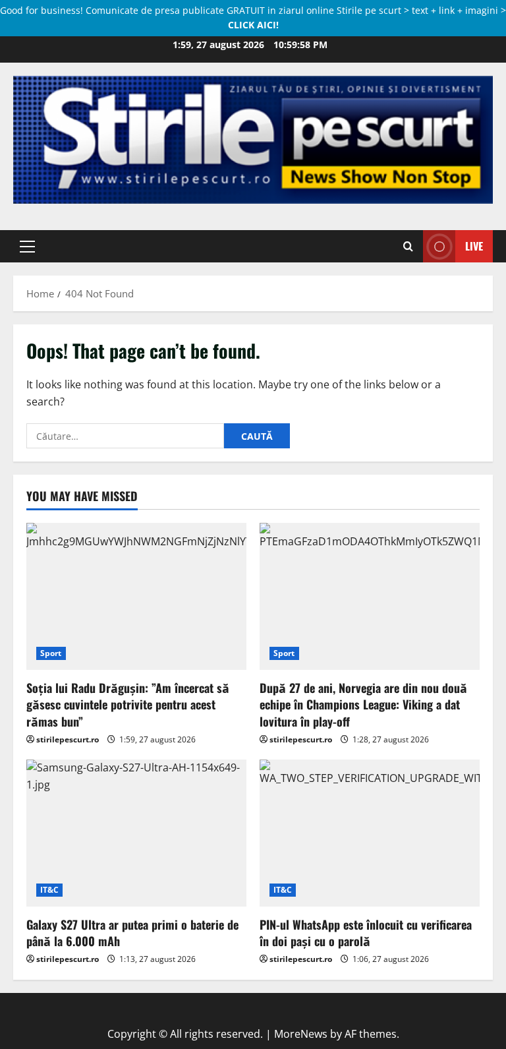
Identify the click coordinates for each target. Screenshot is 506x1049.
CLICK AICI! (253, 24)
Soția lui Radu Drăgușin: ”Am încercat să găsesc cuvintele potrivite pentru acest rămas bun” (127, 704)
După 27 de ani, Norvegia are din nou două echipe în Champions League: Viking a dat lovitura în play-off (363, 704)
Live (474, 246)
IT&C (49, 889)
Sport (51, 653)
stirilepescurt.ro (67, 739)
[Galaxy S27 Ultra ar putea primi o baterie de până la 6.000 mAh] (136, 833)
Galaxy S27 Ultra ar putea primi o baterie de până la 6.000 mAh (132, 932)
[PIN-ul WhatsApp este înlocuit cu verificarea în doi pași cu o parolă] (370, 833)
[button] (27, 246)
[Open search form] (408, 245)
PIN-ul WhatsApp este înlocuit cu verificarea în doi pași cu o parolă (366, 932)
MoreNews (300, 1034)
